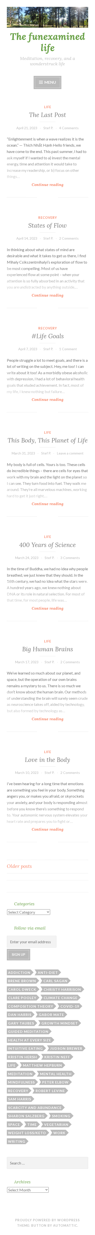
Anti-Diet (48, 972)
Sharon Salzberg (26, 1116)
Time (32, 1124)
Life (47, 107)
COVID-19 (69, 1006)
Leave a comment (70, 453)
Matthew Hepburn (42, 1065)
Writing (16, 1141)
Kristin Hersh (22, 1057)
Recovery (47, 218)
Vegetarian (56, 1124)
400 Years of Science (47, 545)
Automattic (65, 1225)
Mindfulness (21, 1082)
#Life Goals (47, 336)
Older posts (19, 866)
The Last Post (47, 115)
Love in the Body (47, 760)
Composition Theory (30, 1006)
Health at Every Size (29, 1040)
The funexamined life (47, 42)
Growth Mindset (59, 1023)
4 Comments (69, 128)
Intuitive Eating (25, 1048)
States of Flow (47, 225)
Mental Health (56, 1074)
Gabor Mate (51, 1015)
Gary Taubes (21, 1023)
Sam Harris (19, 1099)
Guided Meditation (28, 1031)
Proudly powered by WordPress (47, 1220)
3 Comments (70, 558)
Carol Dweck (22, 989)
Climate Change (60, 998)
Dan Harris (19, 1015)
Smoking (61, 1116)
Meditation (20, 1074)
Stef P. (48, 128)
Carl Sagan (55, 981)
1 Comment (68, 349)
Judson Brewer (66, 1048)
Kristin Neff (57, 1057)
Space (14, 1124)
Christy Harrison (62, 989)
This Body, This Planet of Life (48, 440)
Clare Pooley (22, 998)
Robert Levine (50, 1091)
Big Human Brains (47, 649)
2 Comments (69, 238)
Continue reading (51, 184)
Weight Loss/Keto (27, 1133)
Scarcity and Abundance (35, 1108)
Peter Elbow (55, 1082)
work (59, 1133)
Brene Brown (22, 981)
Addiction (19, 972)
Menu (50, 82)
